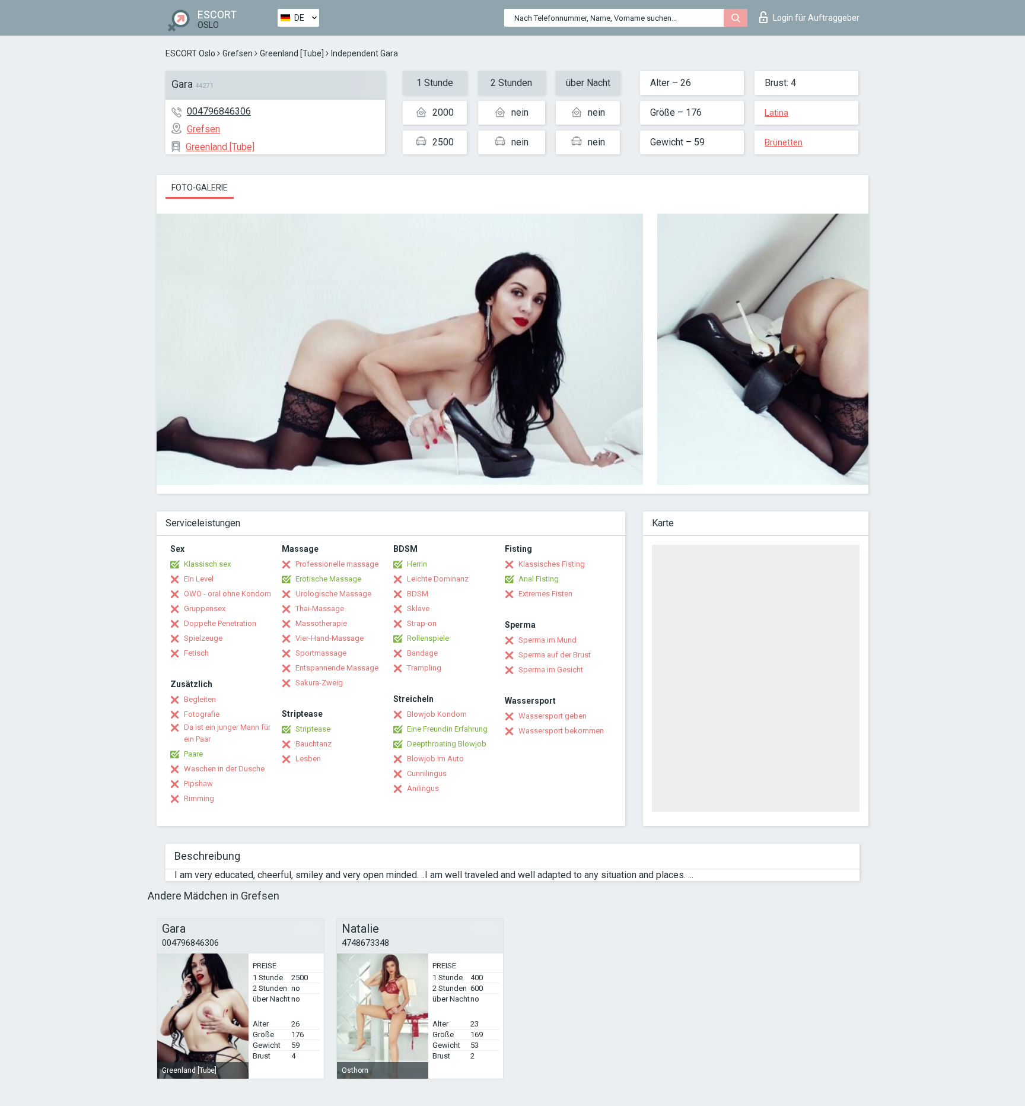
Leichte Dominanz (438, 578)
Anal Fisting (538, 578)
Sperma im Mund (547, 639)
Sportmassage (320, 653)
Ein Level (199, 578)
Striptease (312, 728)
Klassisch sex (207, 564)
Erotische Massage (328, 578)
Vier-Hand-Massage (329, 638)
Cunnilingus (427, 773)
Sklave (418, 608)
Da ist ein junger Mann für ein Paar (227, 733)
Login (816, 18)
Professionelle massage (336, 564)
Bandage (422, 653)
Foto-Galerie (199, 187)
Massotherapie (321, 623)
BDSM (417, 593)
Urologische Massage (333, 593)
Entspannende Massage (336, 667)
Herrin (417, 564)
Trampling (424, 667)
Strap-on (422, 623)
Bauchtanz (313, 743)
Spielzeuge (203, 638)
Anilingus (423, 788)
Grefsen (237, 53)
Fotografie (201, 714)
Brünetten (784, 142)
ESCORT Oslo (190, 53)
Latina (776, 112)
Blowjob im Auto (435, 758)
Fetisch (196, 653)
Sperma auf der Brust (554, 654)
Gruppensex (204, 608)
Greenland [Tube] (292, 53)
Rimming (199, 798)
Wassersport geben (552, 715)
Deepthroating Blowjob (446, 743)
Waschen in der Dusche (224, 768)
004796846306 (219, 111)
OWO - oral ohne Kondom (227, 593)
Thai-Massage (319, 608)
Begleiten (200, 699)
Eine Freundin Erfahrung (447, 728)
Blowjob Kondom (437, 714)
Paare (193, 753)
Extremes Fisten (545, 593)
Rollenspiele (428, 638)
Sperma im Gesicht (550, 669)
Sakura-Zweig (319, 682)
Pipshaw (198, 783)
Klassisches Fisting (551, 564)
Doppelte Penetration (220, 623)
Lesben (308, 758)
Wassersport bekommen (561, 730)
